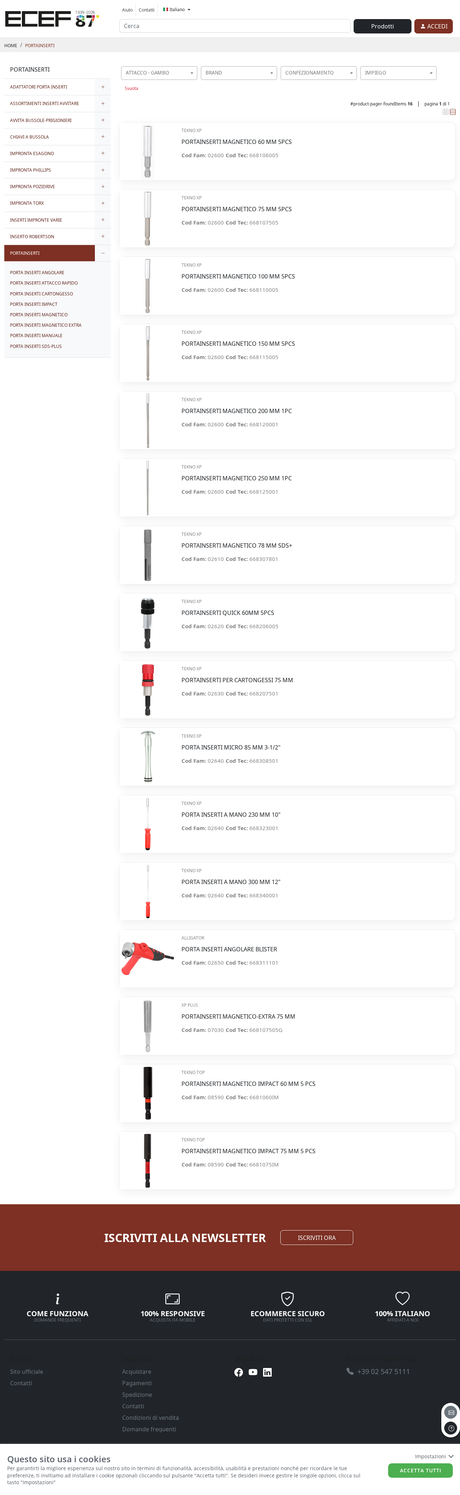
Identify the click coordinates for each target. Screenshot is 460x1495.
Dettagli (147, 147)
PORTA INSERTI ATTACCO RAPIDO (44, 283)
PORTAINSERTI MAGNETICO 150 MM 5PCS (238, 343)
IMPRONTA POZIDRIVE (32, 187)
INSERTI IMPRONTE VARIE (36, 220)
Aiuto (127, 10)
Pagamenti (137, 1383)
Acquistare (136, 1372)
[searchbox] (193, 82)
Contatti (147, 10)
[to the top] (450, 1428)
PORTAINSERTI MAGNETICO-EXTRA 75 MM (238, 1016)
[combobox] (159, 73)
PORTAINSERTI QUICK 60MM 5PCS (227, 613)
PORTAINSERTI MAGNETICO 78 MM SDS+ (236, 545)
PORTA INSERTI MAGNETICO (39, 315)
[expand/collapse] (103, 87)
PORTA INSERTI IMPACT (34, 304)
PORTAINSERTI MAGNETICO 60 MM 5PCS (236, 142)
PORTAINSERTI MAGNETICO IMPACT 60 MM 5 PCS (248, 1084)
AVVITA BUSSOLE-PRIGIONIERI (41, 120)
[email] (450, 1412)
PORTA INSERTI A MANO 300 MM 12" (231, 882)
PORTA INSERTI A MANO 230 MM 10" (231, 814)
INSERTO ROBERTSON (32, 237)
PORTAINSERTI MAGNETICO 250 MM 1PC (236, 478)
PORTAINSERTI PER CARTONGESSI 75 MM (237, 680)
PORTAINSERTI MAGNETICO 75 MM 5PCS (236, 209)
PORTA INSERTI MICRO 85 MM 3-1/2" (231, 747)
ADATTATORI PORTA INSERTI (38, 87)
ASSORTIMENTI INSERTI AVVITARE (44, 103)
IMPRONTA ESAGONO (32, 153)
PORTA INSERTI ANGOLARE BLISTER (229, 949)
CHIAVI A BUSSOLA (29, 137)
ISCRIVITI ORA (317, 1238)
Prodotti (382, 26)
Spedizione (137, 1395)
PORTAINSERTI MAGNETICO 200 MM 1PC (236, 411)
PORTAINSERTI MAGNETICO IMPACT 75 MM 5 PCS (248, 1151)
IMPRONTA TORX (27, 203)
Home (10, 45)
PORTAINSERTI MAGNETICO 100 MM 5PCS (238, 276)
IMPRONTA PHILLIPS (30, 170)
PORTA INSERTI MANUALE (36, 335)
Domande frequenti (149, 1429)
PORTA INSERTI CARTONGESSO (41, 294)
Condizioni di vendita (150, 1418)
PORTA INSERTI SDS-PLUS (36, 346)
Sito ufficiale (26, 1372)
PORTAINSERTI (40, 45)
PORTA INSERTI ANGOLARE (37, 272)
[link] (52, 17)
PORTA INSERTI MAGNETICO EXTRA (46, 325)
